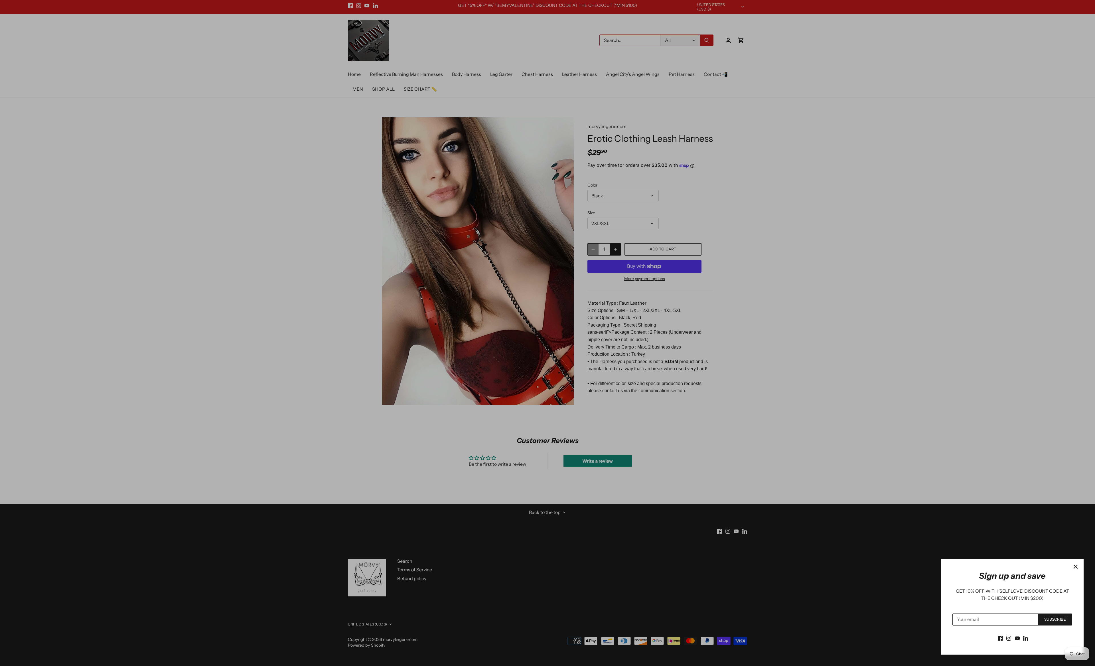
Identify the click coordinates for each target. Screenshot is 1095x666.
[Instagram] (1008, 638)
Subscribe (1055, 619)
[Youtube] (1017, 638)
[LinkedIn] (1025, 638)
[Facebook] (1000, 638)
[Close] (1075, 566)
